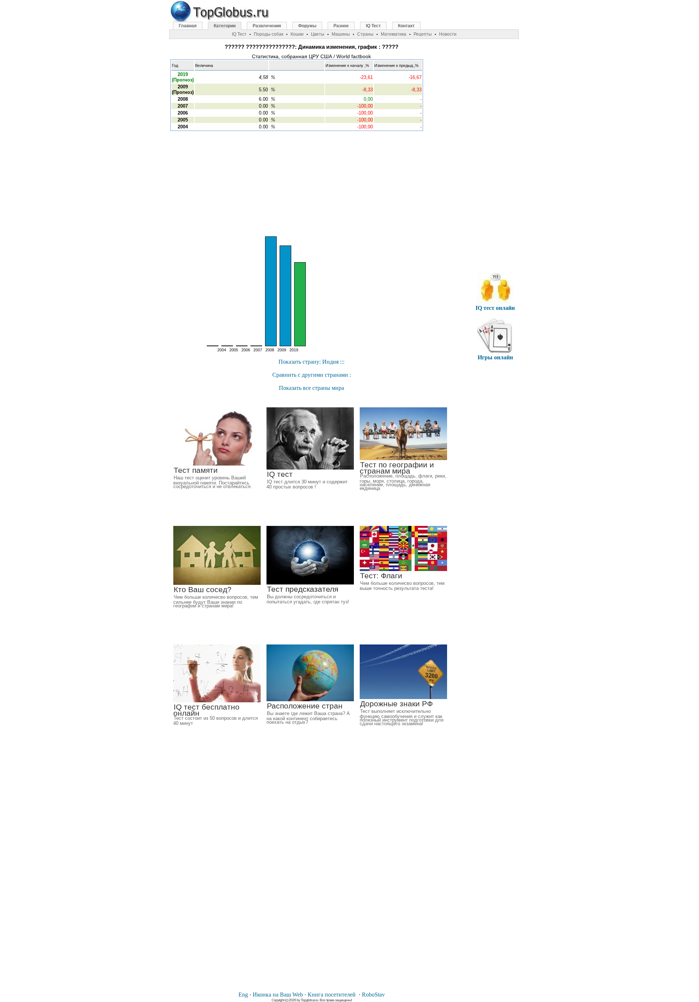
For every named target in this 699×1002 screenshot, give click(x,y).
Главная (188, 25)
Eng (243, 994)
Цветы (317, 34)
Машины (341, 34)
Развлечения (267, 25)
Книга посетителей (332, 994)
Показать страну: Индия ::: (311, 362)
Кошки (297, 34)
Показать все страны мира (311, 388)
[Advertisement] (311, 184)
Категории (225, 25)
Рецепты (423, 34)
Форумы (307, 25)
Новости (448, 34)
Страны (365, 34)
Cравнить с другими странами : (311, 375)
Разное (341, 25)
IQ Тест (373, 25)
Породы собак (268, 34)
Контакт (406, 25)
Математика (393, 34)
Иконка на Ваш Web (278, 994)
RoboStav (373, 994)
